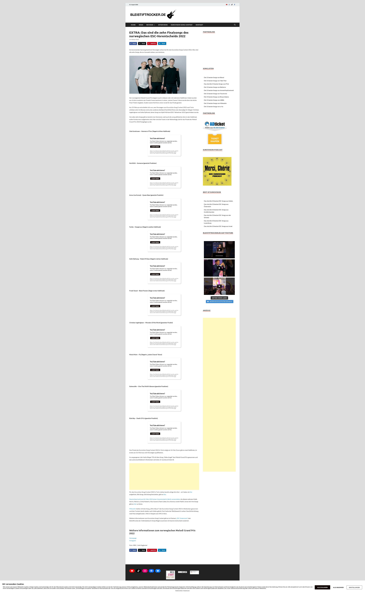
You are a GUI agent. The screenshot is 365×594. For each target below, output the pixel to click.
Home (133, 25)
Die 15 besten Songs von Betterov (215, 87)
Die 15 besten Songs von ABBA (214, 100)
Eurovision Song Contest (181, 25)
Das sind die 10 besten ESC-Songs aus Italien (218, 201)
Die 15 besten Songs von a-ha (213, 106)
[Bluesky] (158, 571)
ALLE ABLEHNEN (338, 587)
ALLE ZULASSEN (322, 587)
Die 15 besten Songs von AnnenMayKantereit (219, 90)
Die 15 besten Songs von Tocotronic (215, 93)
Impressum (186, 590)
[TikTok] (232, 4)
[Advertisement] (164, 476)
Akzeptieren (155, 146)
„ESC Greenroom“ (182, 518)
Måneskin (132, 509)
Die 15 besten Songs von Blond (214, 77)
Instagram (132, 540)
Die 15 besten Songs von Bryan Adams (216, 97)
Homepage (132, 538)
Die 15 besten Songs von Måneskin (215, 103)
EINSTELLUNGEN (354, 587)
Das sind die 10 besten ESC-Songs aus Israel (218, 226)
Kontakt (199, 25)
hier (175, 153)
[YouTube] (226, 4)
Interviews (163, 25)
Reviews (149, 25)
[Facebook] (234, 4)
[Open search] (234, 25)
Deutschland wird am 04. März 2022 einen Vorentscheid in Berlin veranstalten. (154, 499)
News (141, 25)
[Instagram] (229, 4)
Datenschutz (178, 590)
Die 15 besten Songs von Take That (215, 81)
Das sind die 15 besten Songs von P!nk (216, 84)
